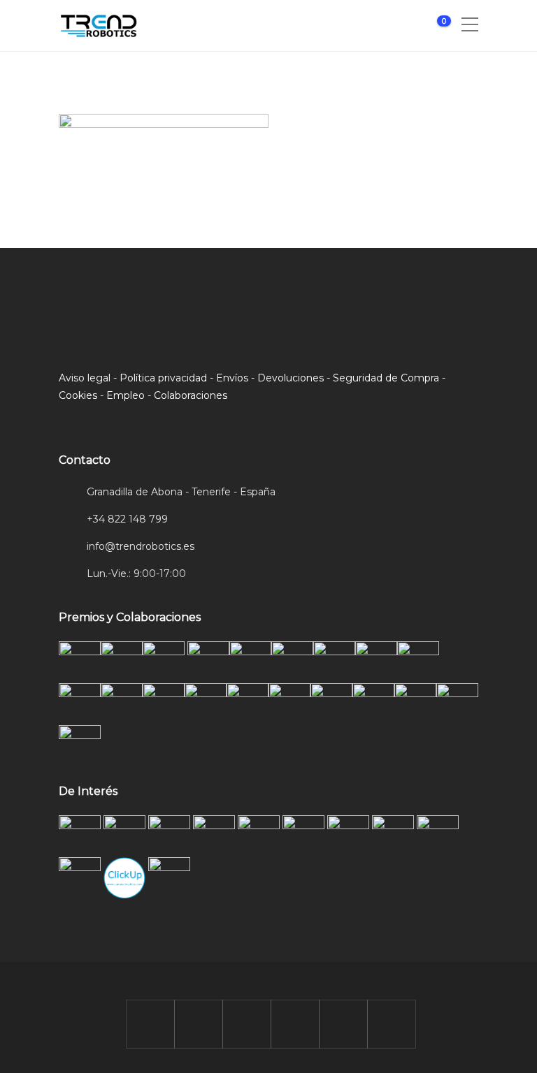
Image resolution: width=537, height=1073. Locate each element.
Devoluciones (290, 378)
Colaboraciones (190, 395)
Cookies (78, 395)
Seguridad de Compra (386, 378)
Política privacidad (163, 378)
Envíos (232, 378)
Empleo (125, 395)
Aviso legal (84, 378)
